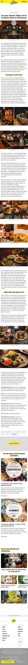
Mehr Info (14, 434)
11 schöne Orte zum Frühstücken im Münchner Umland (8, 586)
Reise (19, 636)
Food (3, 629)
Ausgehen (4, 633)
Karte (3, 640)
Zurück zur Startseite (14, 615)
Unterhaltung (6, 636)
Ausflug (4, 631)
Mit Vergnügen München (14, 3)
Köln (19, 633)
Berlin (19, 627)
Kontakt (19, 646)
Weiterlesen (4, 496)
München (20, 631)
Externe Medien (14, 657)
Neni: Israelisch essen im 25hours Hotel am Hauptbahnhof (14, 570)
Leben (3, 627)
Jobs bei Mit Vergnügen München (20, 641)
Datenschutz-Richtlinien (17, 653)
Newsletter (20, 644)
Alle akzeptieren (7, 661)
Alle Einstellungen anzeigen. (14, 659)
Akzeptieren (20, 661)
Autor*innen (20, 639)
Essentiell (5, 657)
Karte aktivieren (14, 443)
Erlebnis (4, 638)
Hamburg (20, 629)
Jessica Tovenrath (14, 12)
